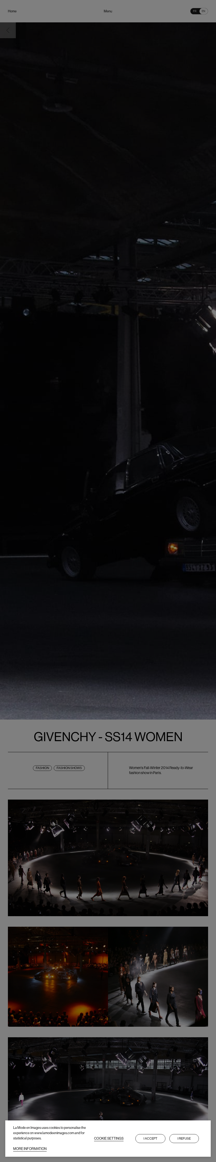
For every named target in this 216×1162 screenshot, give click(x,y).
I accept (150, 1138)
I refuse (184, 1138)
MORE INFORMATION (30, 1149)
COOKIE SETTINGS (109, 1138)
